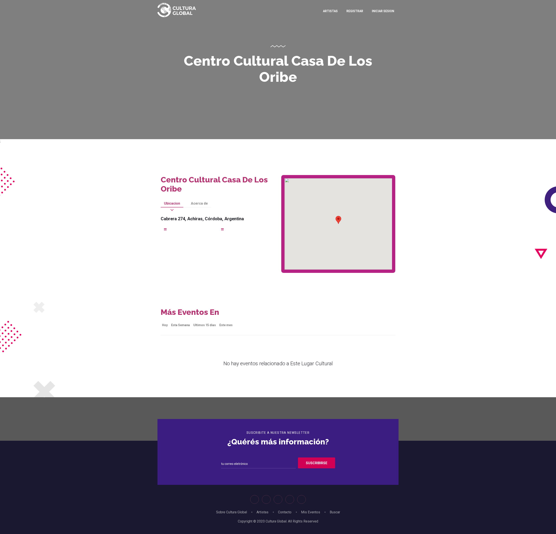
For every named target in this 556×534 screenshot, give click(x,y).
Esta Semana (180, 325)
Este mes (226, 325)
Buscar (335, 512)
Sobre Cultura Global (231, 512)
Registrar (354, 11)
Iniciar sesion (383, 11)
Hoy (165, 325)
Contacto (284, 512)
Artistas (330, 11)
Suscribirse (316, 463)
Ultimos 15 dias (204, 325)
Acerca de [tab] (199, 203)
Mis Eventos (310, 512)
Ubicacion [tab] (172, 203)
